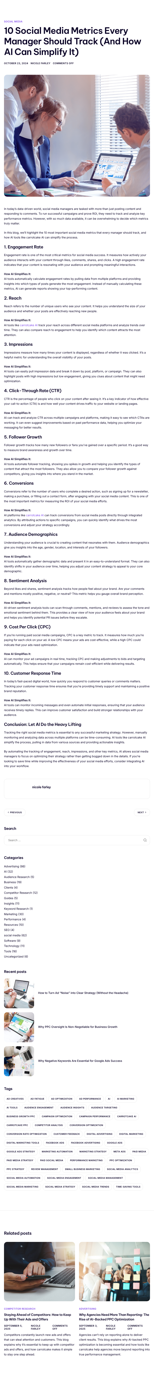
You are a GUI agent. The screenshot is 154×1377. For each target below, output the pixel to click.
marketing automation (57, 1151)
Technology (11, 946)
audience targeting (104, 1107)
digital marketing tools (23, 1142)
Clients (8, 887)
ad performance (90, 1098)
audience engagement (39, 1107)
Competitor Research (18, 893)
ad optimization (61, 1098)
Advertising (11, 866)
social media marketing (22, 1186)
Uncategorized (13, 956)
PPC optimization (120, 1160)
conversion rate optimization (27, 1134)
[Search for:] (77, 840)
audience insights (72, 1107)
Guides (8, 898)
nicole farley (41, 63)
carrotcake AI (29, 325)
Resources (11, 925)
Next (141, 812)
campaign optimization (57, 1116)
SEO (7, 930)
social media (13, 21)
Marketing (10, 914)
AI (5, 871)
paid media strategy (20, 1160)
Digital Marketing (131, 1134)
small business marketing (82, 1169)
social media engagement (64, 1178)
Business (10, 882)
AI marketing (125, 1098)
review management (44, 1169)
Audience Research (17, 877)
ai (109, 1098)
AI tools (12, 1107)
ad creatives (15, 1098)
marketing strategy (93, 1151)
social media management (105, 1178)
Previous (16, 812)
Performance (12, 919)
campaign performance (94, 1116)
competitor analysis (49, 1125)
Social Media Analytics (122, 1169)
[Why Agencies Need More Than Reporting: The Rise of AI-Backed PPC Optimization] (114, 1271)
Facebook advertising (85, 1142)
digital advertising (99, 1134)
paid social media (51, 1160)
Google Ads (115, 1142)
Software (10, 941)
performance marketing (86, 1160)
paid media (139, 1151)
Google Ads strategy (21, 1151)
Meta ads (119, 1151)
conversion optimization (86, 1125)
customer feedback (67, 1134)
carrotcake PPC (17, 1125)
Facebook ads (55, 1142)
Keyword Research (16, 909)
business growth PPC (21, 1116)
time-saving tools (128, 1186)
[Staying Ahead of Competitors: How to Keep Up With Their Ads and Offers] (39, 1271)
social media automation (23, 1178)
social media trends (95, 1186)
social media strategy (60, 1186)
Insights (9, 903)
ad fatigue (37, 1098)
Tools (7, 951)
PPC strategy (15, 1169)
